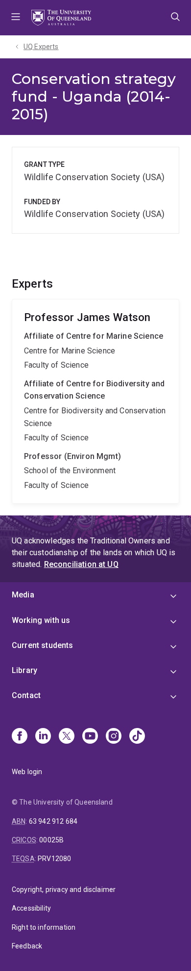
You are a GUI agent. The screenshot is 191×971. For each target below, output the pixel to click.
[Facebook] (19, 737)
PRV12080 (54, 859)
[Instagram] (113, 737)
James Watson (95, 401)
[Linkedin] (43, 737)
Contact (26, 695)
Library (24, 670)
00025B (51, 840)
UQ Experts (41, 47)
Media (23, 594)
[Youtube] (90, 737)
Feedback (27, 946)
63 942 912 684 (53, 821)
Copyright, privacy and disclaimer (64, 889)
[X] (66, 737)
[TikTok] (137, 737)
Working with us (41, 620)
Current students (42, 645)
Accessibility (31, 908)
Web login (27, 772)
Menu (15, 17)
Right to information (43, 927)
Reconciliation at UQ (81, 564)
